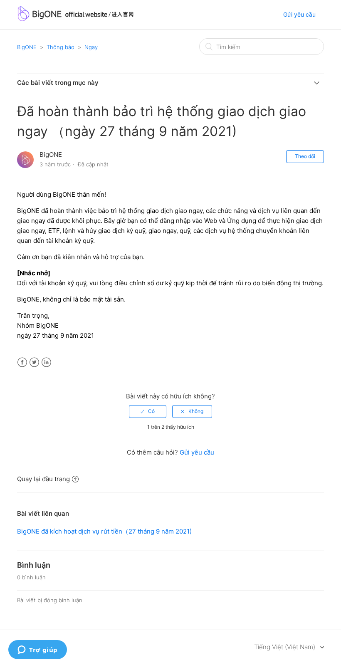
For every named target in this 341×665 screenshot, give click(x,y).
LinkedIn (46, 362)
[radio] (147, 411)
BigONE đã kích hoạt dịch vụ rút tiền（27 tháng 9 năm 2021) (104, 531)
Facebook (22, 362)
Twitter (34, 362)
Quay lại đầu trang (43, 479)
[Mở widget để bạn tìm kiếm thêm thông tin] (37, 650)
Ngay (91, 47)
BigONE (27, 47)
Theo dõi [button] (305, 156)
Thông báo (60, 47)
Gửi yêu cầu (299, 14)
